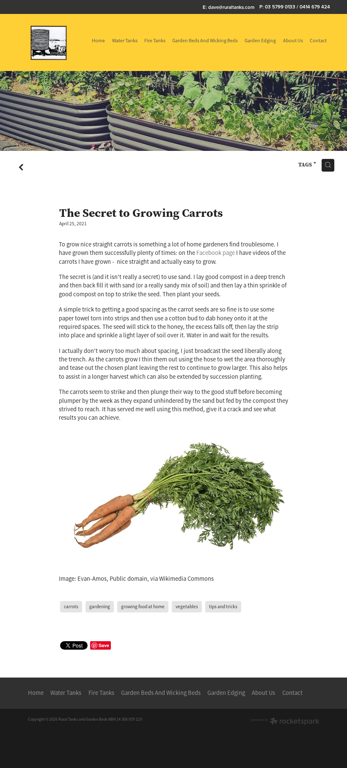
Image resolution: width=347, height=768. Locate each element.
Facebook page (215, 253)
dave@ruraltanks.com (231, 6)
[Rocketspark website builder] (285, 722)
